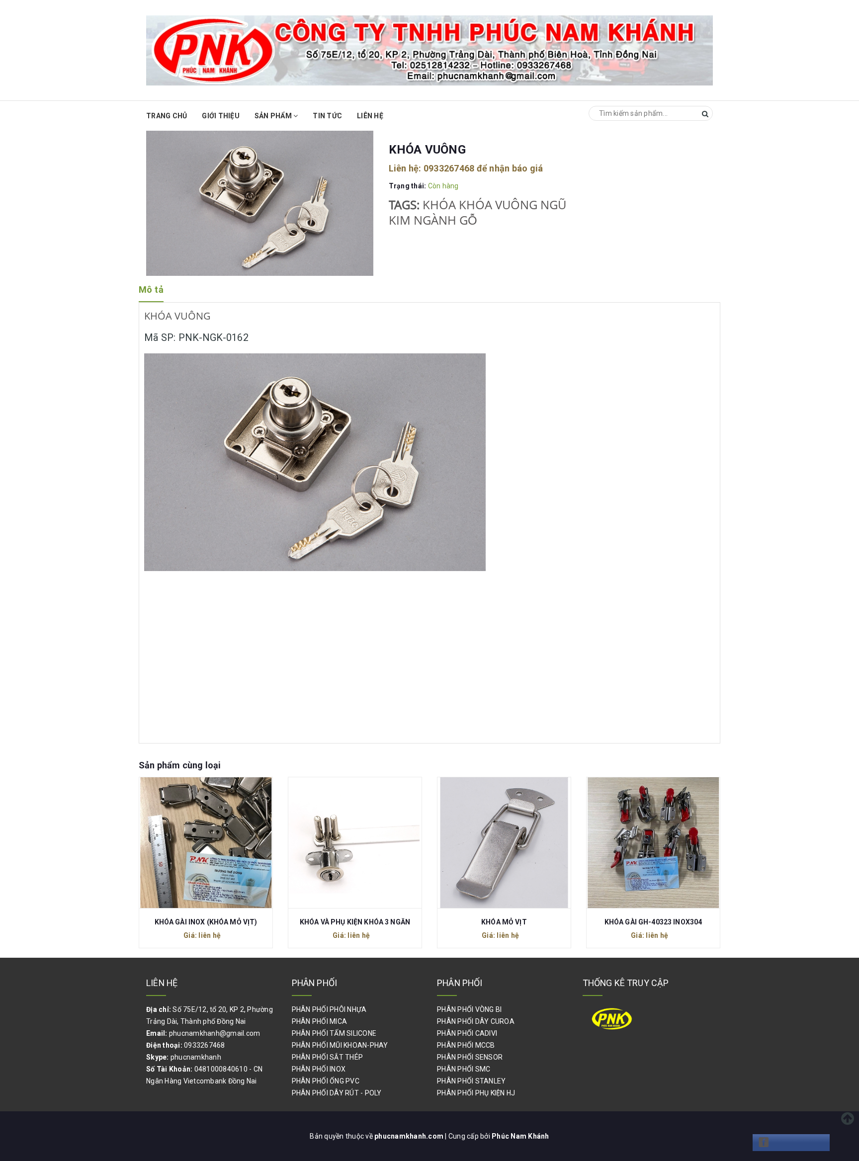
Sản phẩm (274, 116)
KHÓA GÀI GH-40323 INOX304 (653, 922)
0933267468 (449, 168)
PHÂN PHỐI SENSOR (470, 1057)
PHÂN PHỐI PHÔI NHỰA (329, 1009)
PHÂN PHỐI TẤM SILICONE (334, 1033)
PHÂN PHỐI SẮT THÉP (327, 1057)
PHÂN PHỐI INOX (319, 1069)
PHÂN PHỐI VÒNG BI (469, 1009)
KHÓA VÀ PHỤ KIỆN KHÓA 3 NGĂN (355, 922)
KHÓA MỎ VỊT (504, 922)
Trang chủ (166, 116)
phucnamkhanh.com (409, 1136)
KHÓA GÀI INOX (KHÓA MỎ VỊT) (206, 922)
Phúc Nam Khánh (520, 1136)
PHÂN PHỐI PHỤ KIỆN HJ (476, 1093)
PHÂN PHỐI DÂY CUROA (476, 1021)
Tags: (406, 205)
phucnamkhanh (196, 1057)
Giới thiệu (221, 116)
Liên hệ (370, 116)
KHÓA (439, 205)
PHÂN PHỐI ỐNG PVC (325, 1081)
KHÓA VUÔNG (498, 205)
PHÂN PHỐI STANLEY (471, 1081)
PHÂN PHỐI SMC (463, 1069)
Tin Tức (327, 116)
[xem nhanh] (217, 842)
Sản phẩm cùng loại (180, 765)
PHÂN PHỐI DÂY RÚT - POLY (337, 1093)
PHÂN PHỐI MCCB (466, 1045)
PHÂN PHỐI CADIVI (467, 1033)
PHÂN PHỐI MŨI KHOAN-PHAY (340, 1045)
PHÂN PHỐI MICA (319, 1021)
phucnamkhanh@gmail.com (214, 1033)
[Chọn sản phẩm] (195, 842)
